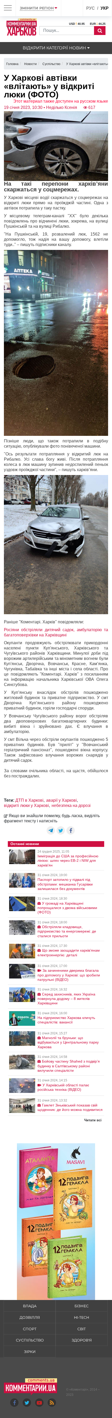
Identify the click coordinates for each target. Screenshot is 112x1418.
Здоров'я (82, 1340)
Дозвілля (30, 1317)
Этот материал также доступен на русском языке (60, 101)
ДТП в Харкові (29, 800)
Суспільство (30, 1340)
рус (90, 8)
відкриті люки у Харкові (26, 805)
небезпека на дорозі (71, 805)
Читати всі (93, 1120)
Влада (29, 1306)
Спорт (29, 1329)
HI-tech (81, 1317)
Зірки (30, 1351)
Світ (81, 1329)
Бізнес (81, 1306)
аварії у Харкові (61, 800)
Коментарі (78, 1389)
